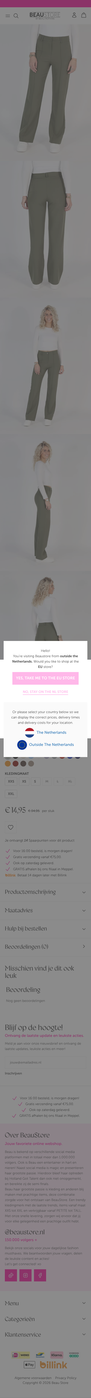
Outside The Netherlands (51, 744)
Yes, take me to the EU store (45, 678)
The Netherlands (51, 732)
